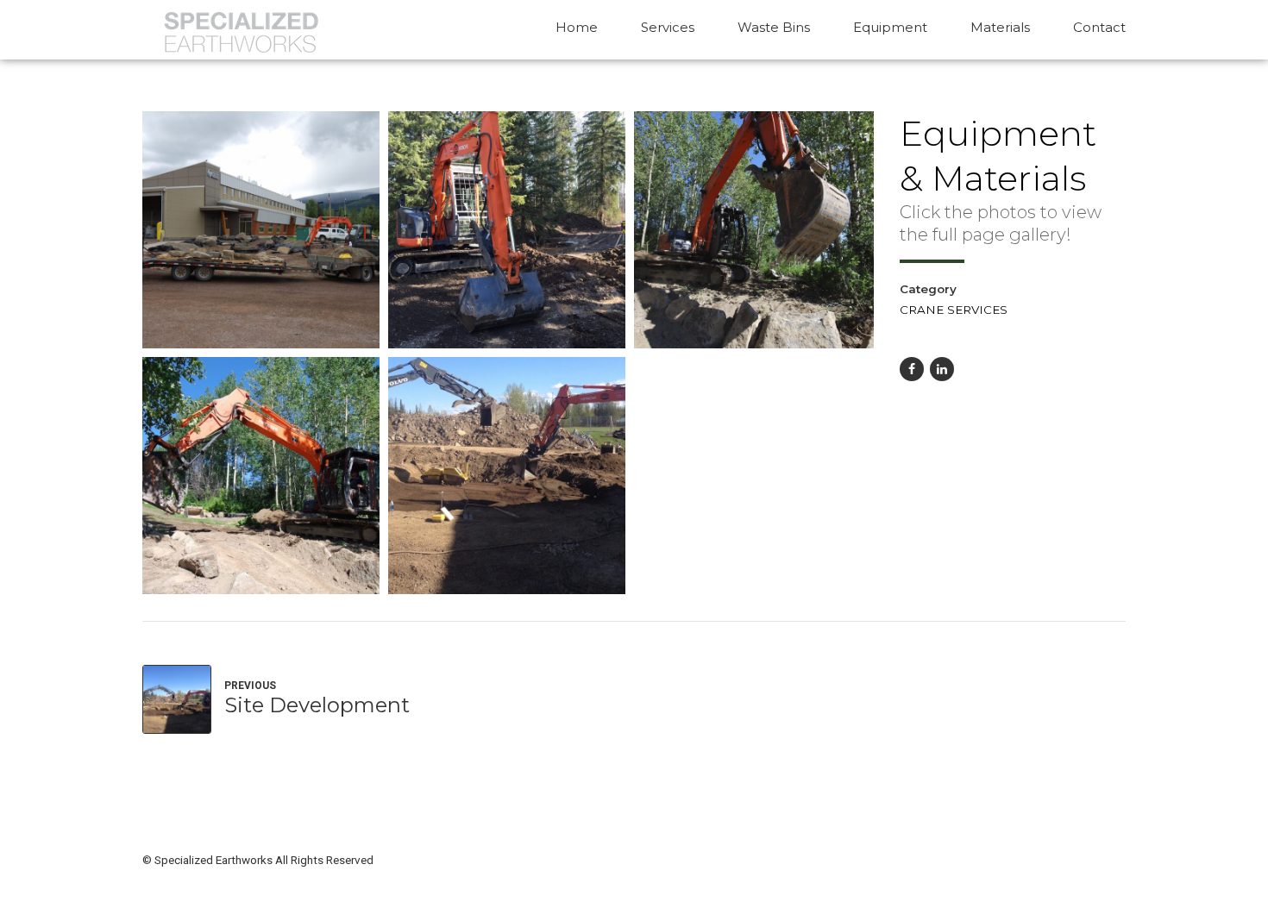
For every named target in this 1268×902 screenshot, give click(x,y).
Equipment (890, 27)
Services (667, 27)
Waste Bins (774, 27)
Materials (1000, 27)
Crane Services (953, 309)
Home (577, 27)
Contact (1099, 27)
